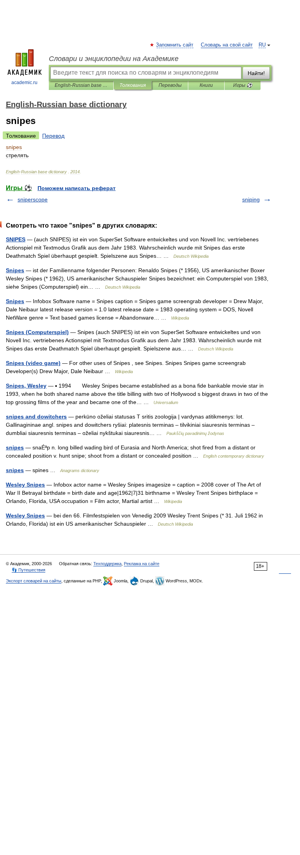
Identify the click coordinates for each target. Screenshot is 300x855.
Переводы (170, 85)
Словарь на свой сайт (227, 45)
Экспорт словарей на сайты (33, 580)
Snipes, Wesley (26, 386)
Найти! (256, 73)
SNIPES (15, 239)
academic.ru (24, 82)
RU (262, 45)
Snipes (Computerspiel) (37, 332)
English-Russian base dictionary (81, 85)
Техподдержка (107, 563)
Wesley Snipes (25, 484)
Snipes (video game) (33, 363)
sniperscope (33, 199)
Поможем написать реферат (77, 188)
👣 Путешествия (28, 570)
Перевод (53, 136)
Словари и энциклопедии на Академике (114, 59)
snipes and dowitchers (36, 416)
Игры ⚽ (242, 85)
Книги (206, 85)
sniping (251, 199)
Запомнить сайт (175, 45)
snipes (15, 447)
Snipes (15, 270)
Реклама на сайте (141, 563)
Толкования (133, 85)
